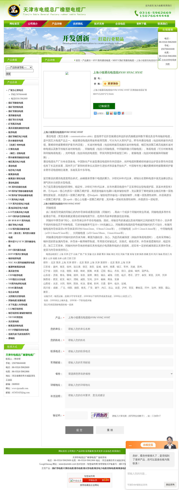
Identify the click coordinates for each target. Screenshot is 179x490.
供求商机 (78, 23)
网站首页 (14, 23)
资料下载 (141, 23)
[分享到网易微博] (123, 113)
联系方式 (12, 346)
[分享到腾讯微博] (115, 113)
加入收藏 (158, 5)
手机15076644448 (19, 94)
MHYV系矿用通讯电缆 (123, 60)
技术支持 (99, 23)
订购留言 (104, 106)
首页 (78, 60)
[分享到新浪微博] (111, 113)
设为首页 (149, 5)
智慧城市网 (92, 464)
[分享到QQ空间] (107, 113)
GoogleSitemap (45, 464)
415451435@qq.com (21, 392)
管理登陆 (102, 464)
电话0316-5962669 (19, 98)
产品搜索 (12, 60)
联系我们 (167, 5)
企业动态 (120, 23)
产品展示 (86, 60)
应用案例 (89, 451)
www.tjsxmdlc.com (20, 388)
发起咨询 (170, 484)
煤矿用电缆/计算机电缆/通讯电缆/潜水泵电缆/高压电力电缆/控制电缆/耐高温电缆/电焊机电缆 (95, 468)
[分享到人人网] (119, 113)
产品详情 (57, 23)
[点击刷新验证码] (100, 415)
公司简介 (71, 451)
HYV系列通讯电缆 (101, 60)
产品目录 (12, 82)
